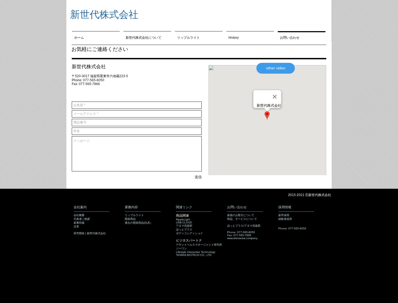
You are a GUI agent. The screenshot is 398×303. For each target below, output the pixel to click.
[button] (275, 68)
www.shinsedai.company (242, 238)
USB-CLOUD (184, 222)
